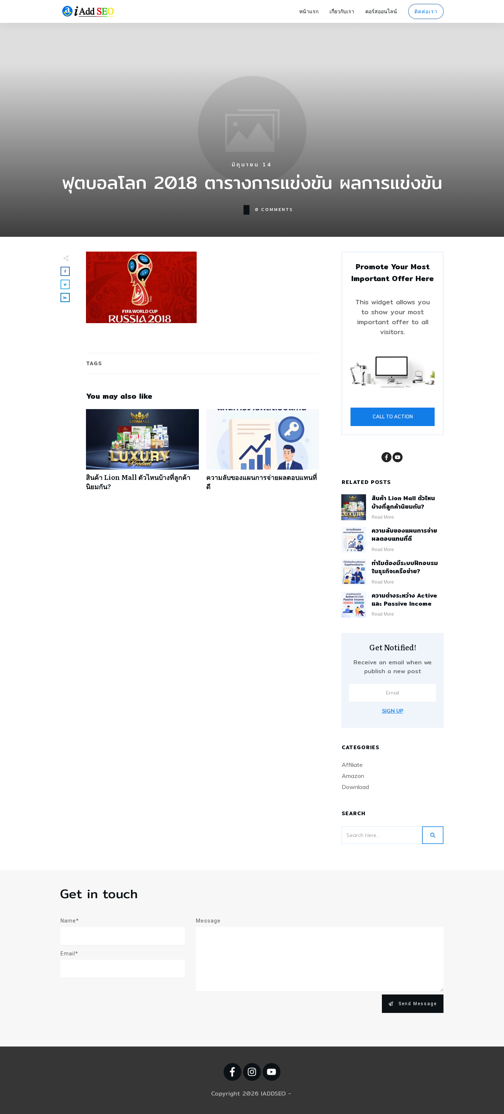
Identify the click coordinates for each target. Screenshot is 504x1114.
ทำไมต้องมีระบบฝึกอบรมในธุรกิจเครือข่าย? (405, 567)
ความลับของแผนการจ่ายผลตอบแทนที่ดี (262, 453)
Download (355, 786)
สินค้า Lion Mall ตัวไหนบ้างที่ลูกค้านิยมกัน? (142, 453)
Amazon (353, 775)
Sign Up (392, 711)
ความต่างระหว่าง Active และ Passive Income (404, 599)
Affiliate (352, 764)
